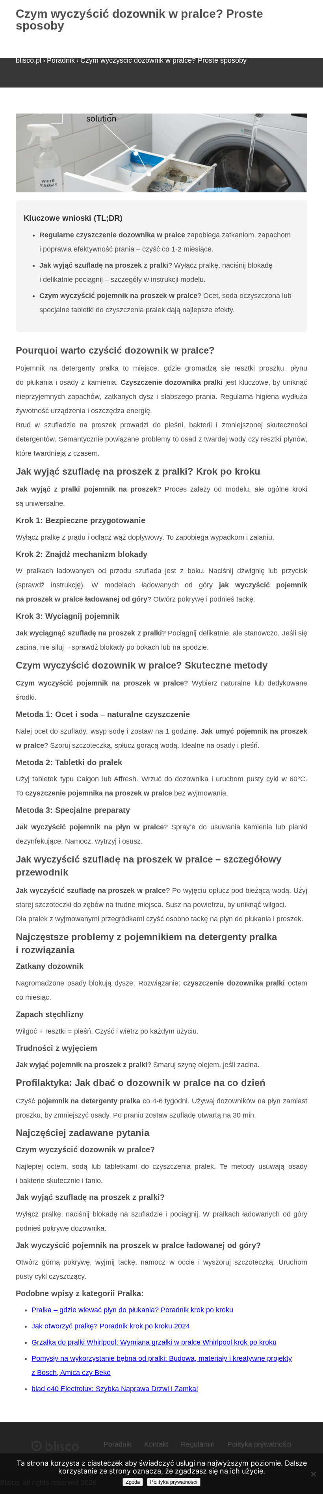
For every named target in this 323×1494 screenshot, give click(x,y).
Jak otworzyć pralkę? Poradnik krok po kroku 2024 (111, 1326)
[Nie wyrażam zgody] (313, 1474)
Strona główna (38, 110)
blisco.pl (28, 60)
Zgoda (133, 1482)
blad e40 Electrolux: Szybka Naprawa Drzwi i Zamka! (115, 1389)
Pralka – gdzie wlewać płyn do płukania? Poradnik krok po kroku (132, 1310)
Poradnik (61, 60)
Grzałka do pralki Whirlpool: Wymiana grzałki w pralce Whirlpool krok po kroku (154, 1342)
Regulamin (198, 1444)
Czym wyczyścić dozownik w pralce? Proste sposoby (163, 60)
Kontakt (156, 1444)
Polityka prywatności (259, 1444)
